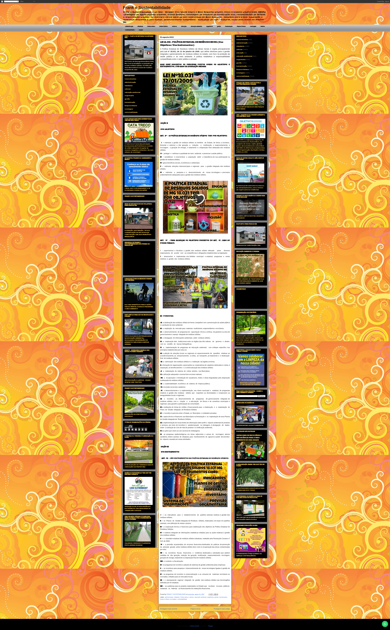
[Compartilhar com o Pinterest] (217, 594)
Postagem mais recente (168, 609)
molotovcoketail (194, 626)
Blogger (210, 626)
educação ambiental (196, 26)
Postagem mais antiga (222, 609)
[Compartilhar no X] (213, 594)
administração (129, 26)
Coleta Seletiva (163, 26)
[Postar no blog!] (211, 594)
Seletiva (263, 26)
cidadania (140, 26)
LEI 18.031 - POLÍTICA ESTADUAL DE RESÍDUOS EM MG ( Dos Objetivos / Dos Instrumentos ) (191, 43)
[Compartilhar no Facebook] (215, 594)
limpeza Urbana (241, 26)
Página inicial (195, 609)
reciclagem (253, 26)
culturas (174, 26)
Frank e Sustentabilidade (147, 7)
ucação (141, 30)
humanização (228, 26)
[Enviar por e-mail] (210, 594)
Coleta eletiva (151, 26)
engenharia (209, 26)
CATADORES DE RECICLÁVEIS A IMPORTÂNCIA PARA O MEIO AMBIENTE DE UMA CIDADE (249, 437)
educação (183, 26)
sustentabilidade (129, 30)
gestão (219, 26)
